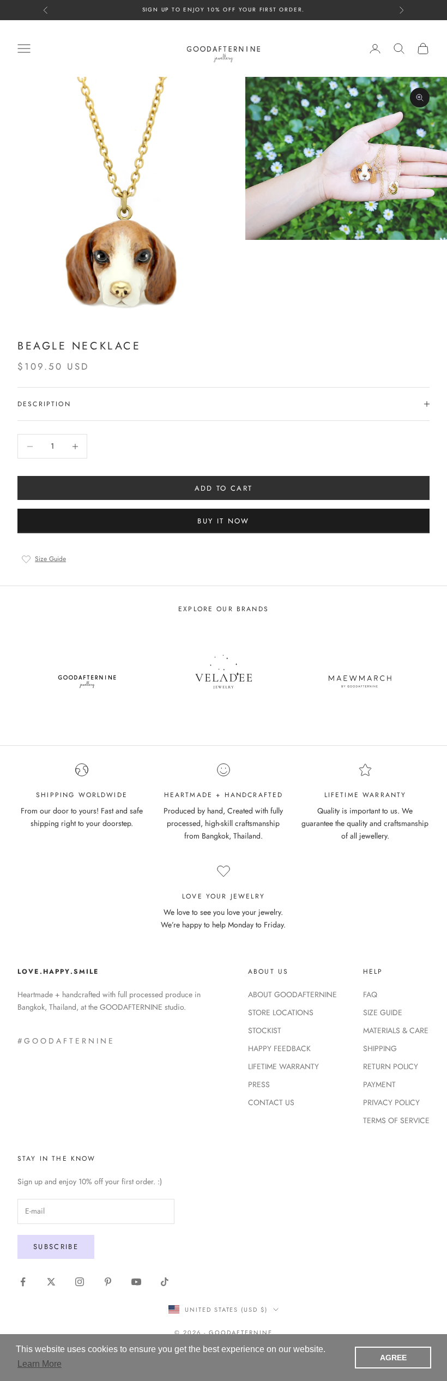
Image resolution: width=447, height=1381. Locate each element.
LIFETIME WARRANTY (283, 1066)
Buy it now (223, 521)
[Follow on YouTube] (136, 1281)
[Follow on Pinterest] (107, 1281)
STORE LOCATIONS (280, 1012)
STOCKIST (264, 1030)
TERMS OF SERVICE (396, 1120)
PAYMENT (379, 1084)
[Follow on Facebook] (22, 1281)
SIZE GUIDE (382, 1012)
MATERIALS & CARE (395, 1030)
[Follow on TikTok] (164, 1281)
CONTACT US (271, 1102)
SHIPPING (380, 1048)
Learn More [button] (39, 1363)
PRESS (259, 1084)
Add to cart (224, 488)
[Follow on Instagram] (79, 1281)
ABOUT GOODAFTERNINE (292, 994)
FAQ (370, 994)
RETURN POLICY (390, 1066)
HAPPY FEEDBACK (279, 1048)
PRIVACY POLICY (391, 1102)
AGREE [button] (393, 1357)
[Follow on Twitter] (51, 1281)
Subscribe (55, 1246)
